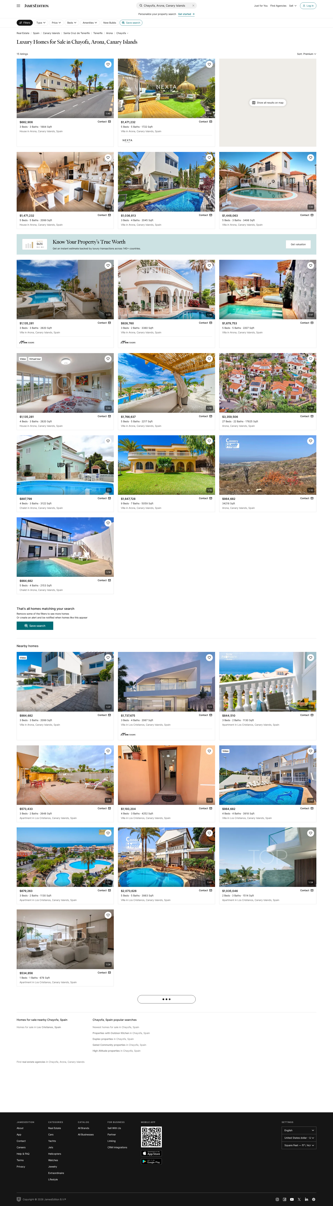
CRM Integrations (117, 1147)
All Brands (83, 1128)
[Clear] (193, 5)
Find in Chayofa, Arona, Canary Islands (50, 1061)
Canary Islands (51, 33)
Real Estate (23, 33)
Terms (20, 1160)
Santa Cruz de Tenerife (76, 33)
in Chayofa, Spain (121, 1033)
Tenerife (98, 33)
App (19, 1134)
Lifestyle (53, 1179)
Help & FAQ (23, 1153)
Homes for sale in (39, 1027)
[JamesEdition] (36, 5)
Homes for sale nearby (42, 1019)
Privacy (21, 1166)
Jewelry (52, 1166)
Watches (53, 1160)
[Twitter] (299, 1199)
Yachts (52, 1140)
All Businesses (86, 1134)
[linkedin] (306, 1199)
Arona (109, 33)
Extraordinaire (56, 1172)
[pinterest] (313, 1199)
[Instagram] (277, 1199)
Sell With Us (114, 1128)
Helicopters (54, 1153)
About (20, 1128)
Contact (21, 1140)
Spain (36, 33)
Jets (50, 1147)
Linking (112, 1140)
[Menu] (18, 5)
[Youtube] (291, 1199)
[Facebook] (284, 1199)
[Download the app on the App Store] (151, 1153)
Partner (112, 1134)
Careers (21, 1147)
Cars (50, 1134)
